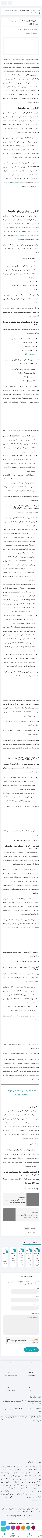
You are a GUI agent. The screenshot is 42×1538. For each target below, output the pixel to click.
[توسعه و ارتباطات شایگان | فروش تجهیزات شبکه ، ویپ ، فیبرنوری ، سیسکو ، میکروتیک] (34, 3)
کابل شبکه (32, 354)
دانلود (11, 518)
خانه (38, 10)
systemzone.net (30, 1189)
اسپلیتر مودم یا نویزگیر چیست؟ (5, 1256)
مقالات (33, 10)
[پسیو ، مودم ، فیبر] (3, 1529)
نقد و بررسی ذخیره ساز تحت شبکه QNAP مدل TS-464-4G (21, 1254)
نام (38, 1288)
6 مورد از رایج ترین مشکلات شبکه (13, 1255)
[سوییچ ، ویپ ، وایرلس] (3, 1523)
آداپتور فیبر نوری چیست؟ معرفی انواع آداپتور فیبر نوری (37, 1255)
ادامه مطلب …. (36, 1500)
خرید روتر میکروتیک (21, 235)
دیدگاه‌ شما (34, 1313)
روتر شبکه (15, 182)
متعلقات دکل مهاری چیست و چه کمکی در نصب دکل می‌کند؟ (29, 1255)
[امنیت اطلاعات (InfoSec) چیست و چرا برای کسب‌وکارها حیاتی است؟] (21, 1403)
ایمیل (37, 1296)
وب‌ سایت (35, 1305)
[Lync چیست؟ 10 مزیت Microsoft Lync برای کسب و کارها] (21, 1411)
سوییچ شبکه (7, 182)
